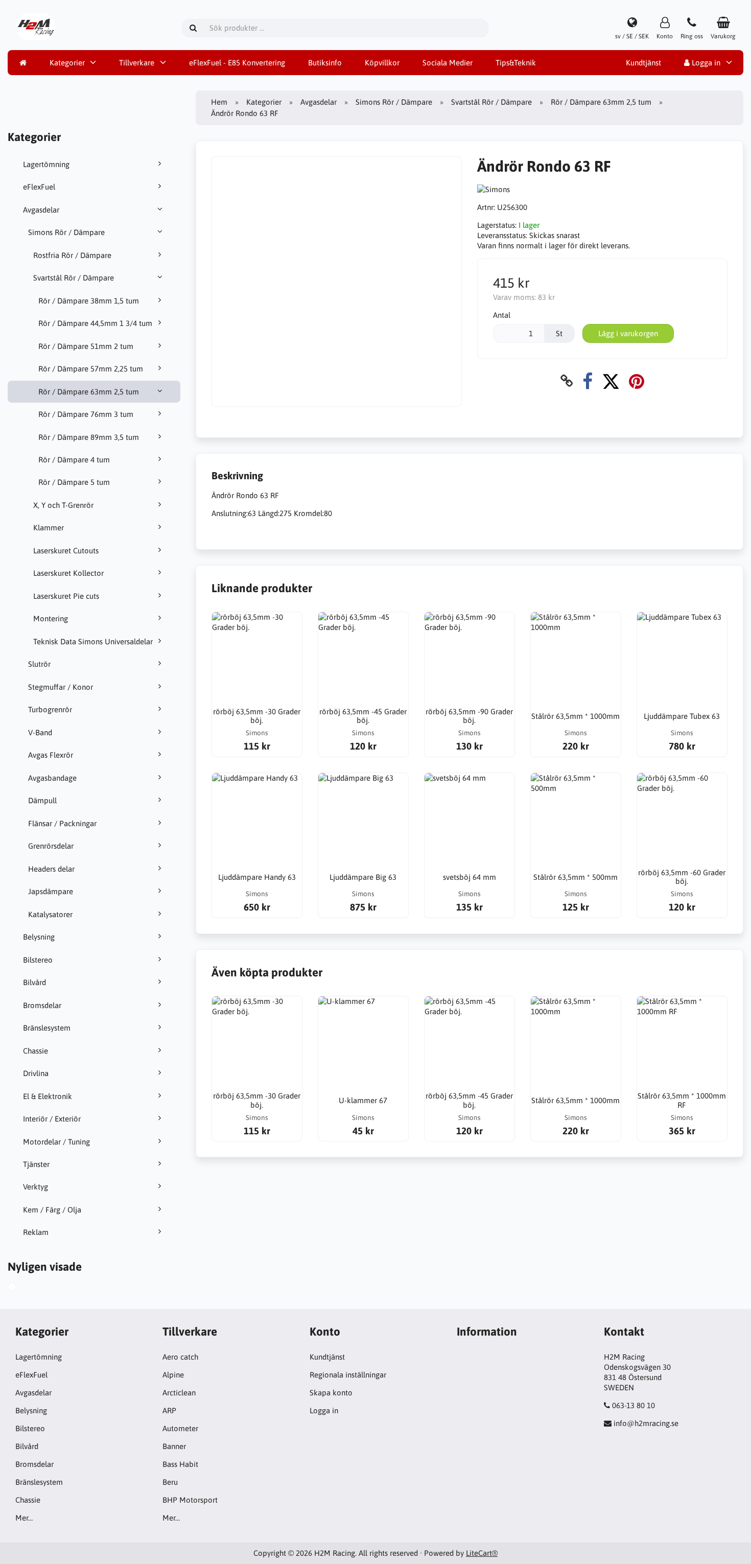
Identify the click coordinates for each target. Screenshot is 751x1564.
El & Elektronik (47, 1096)
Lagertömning (46, 164)
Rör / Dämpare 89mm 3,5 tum (88, 437)
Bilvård (34, 982)
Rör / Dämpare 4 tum (74, 459)
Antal (501, 315)
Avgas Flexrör (50, 755)
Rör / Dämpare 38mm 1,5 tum (88, 300)
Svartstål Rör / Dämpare (73, 277)
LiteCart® (482, 1553)
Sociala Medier (448, 62)
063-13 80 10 (633, 1405)
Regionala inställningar (348, 1374)
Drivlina (36, 1073)
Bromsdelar (42, 1005)
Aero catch (180, 1356)
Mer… (24, 1517)
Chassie (35, 1050)
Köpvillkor (382, 62)
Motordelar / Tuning (56, 1141)
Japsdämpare (50, 891)
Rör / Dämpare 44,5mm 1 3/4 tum (95, 323)
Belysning (39, 936)
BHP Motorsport (190, 1500)
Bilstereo (38, 959)
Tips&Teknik (516, 62)
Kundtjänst (643, 62)
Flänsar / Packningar (62, 823)
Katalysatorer (50, 914)
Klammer (48, 527)
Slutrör (39, 664)
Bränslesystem (47, 1027)
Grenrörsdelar (51, 846)
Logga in (705, 62)
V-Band (40, 732)
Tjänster (36, 1164)
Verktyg (35, 1186)
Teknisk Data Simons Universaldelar (93, 641)
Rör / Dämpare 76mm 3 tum (85, 414)
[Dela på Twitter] (610, 381)
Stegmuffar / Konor (60, 687)
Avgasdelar (41, 209)
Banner (174, 1446)
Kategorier (67, 62)
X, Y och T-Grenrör (63, 505)
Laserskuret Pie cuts (66, 596)
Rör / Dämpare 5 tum (74, 482)
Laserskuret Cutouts (66, 550)
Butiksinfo (325, 62)
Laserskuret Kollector (68, 573)
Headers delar (51, 869)
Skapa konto (331, 1392)
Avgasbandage (52, 778)
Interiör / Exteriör (52, 1118)
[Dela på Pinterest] (636, 381)
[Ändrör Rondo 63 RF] (23, 1288)
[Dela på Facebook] (587, 381)
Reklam (36, 1232)
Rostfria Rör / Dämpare (72, 255)
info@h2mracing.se (646, 1423)
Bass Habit (180, 1464)
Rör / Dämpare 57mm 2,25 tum (90, 368)
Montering (50, 618)
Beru (170, 1482)
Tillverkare (136, 62)
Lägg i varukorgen (628, 333)
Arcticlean (179, 1392)
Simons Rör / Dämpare (66, 232)
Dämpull (42, 800)
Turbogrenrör (50, 709)
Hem (219, 102)
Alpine (173, 1374)
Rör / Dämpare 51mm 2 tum (85, 346)
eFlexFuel (39, 186)
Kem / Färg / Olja (52, 1209)
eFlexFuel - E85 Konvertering (237, 62)
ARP (169, 1410)
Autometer (180, 1428)
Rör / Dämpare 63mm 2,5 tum (88, 391)
